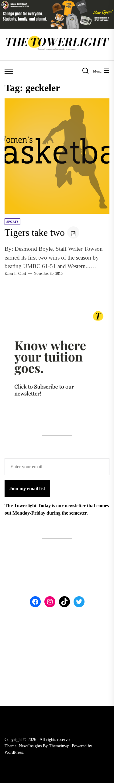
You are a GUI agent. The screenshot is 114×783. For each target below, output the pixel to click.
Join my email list (27, 488)
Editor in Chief (15, 273)
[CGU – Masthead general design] (57, 3)
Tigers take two (35, 232)
